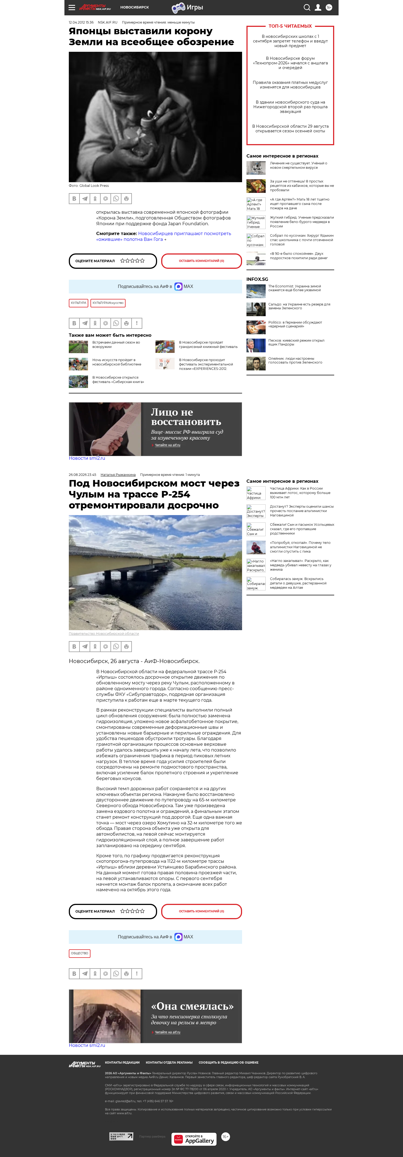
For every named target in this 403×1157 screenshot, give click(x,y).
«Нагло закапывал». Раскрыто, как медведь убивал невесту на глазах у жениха (300, 565)
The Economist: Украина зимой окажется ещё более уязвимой (294, 288)
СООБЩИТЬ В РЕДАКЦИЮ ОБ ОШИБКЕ (229, 1062)
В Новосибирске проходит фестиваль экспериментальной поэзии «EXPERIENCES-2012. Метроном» (194, 366)
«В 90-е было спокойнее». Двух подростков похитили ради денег (299, 256)
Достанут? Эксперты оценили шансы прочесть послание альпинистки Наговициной (302, 510)
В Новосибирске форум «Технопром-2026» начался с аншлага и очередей (290, 63)
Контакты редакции (122, 1062)
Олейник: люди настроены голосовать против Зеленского (295, 360)
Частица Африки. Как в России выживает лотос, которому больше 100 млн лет (300, 492)
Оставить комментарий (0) (201, 261)
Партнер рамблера (152, 1136)
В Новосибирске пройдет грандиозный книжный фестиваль (208, 344)
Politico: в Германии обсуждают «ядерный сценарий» (295, 324)
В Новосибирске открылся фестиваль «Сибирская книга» (118, 379)
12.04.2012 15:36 (81, 22)
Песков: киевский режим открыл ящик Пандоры (296, 342)
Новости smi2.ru (87, 458)
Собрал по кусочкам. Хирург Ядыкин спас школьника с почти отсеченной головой (302, 239)
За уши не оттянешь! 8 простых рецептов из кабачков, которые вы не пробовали (302, 185)
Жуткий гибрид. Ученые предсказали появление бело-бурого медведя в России (302, 221)
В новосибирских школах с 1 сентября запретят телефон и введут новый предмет (290, 41)
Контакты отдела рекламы (169, 1062)
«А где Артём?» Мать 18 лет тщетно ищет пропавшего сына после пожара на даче (300, 203)
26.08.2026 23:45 (82, 475)
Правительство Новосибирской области (104, 634)
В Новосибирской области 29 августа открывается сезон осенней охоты (290, 128)
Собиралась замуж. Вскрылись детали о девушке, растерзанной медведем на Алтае (298, 583)
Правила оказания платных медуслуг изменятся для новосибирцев (290, 85)
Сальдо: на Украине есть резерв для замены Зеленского (299, 306)
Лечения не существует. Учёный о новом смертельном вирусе (298, 165)
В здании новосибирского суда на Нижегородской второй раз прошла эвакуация (290, 107)
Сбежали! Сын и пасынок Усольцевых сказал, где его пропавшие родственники (302, 528)
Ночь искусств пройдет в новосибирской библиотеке (116, 362)
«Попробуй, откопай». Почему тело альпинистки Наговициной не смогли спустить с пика (300, 547)
